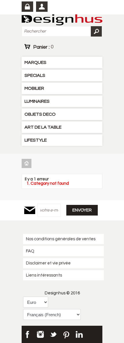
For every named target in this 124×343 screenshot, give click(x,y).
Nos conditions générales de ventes (60, 239)
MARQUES (35, 62)
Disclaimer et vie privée (48, 263)
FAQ (30, 251)
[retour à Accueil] (27, 163)
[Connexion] (27, 6)
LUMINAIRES (37, 101)
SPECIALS (35, 75)
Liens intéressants (44, 275)
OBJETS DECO (40, 114)
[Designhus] (62, 20)
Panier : (43, 46)
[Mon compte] (42, 6)
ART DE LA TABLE (43, 127)
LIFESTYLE (36, 140)
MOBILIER (34, 88)
